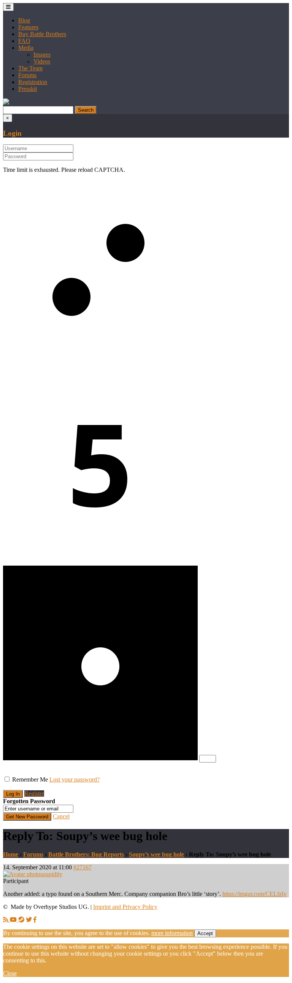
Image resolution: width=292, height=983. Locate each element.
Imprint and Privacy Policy (125, 907)
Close (10, 973)
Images (42, 54)
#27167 (82, 867)
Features (28, 27)
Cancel (61, 816)
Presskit (27, 89)
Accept (205, 933)
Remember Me (30, 779)
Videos (41, 61)
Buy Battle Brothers (42, 34)
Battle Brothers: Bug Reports (86, 854)
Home (10, 854)
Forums (27, 75)
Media (25, 47)
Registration (32, 82)
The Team (30, 68)
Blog (24, 20)
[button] (6, 102)
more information (172, 933)
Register (34, 793)
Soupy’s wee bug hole (156, 854)
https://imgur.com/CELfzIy (254, 894)
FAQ (24, 41)
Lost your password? (74, 779)
